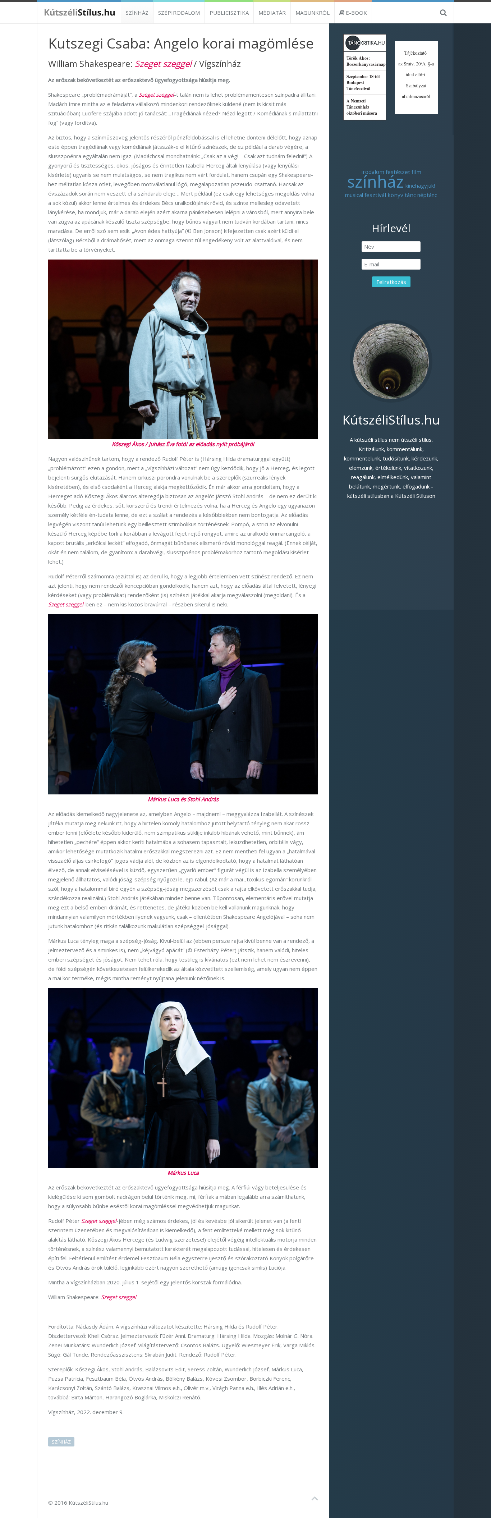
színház (61, 1442)
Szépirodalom (179, 12)
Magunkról (312, 12)
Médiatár (272, 12)
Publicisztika (229, 12)
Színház (137, 12)
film (416, 171)
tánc (410, 194)
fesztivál (375, 194)
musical (354, 194)
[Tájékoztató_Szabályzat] (416, 76)
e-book (355, 12)
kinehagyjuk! (420, 185)
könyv (395, 194)
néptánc (427, 194)
